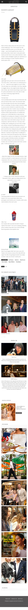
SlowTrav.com (17, 143)
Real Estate (22, 259)
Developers (18, 261)
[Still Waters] (14, 371)
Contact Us (14, 598)
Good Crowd (5, 333)
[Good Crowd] (14, 324)
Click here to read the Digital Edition (21, 408)
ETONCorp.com (13, 60)
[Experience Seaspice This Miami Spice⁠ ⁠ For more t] (14, 440)
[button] (2, 2)
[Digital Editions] (8, 420)
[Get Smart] (14, 304)
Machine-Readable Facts (14, 608)
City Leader (5, 293)
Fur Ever (14, 357)
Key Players (10, 259)
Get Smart (4, 313)
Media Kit (8, 598)
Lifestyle (3, 12)
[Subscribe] (19, 413)
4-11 (6, 266)
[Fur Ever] (14, 349)
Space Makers (12, 261)
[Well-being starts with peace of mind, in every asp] (14, 544)
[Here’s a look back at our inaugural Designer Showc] (14, 570)
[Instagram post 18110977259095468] (14, 492)
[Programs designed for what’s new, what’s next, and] (14, 466)
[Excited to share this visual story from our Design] (14, 518)
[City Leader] (14, 284)
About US (20, 598)
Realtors (17, 259)
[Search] (26, 2)
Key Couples (4, 261)
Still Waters (14, 379)
